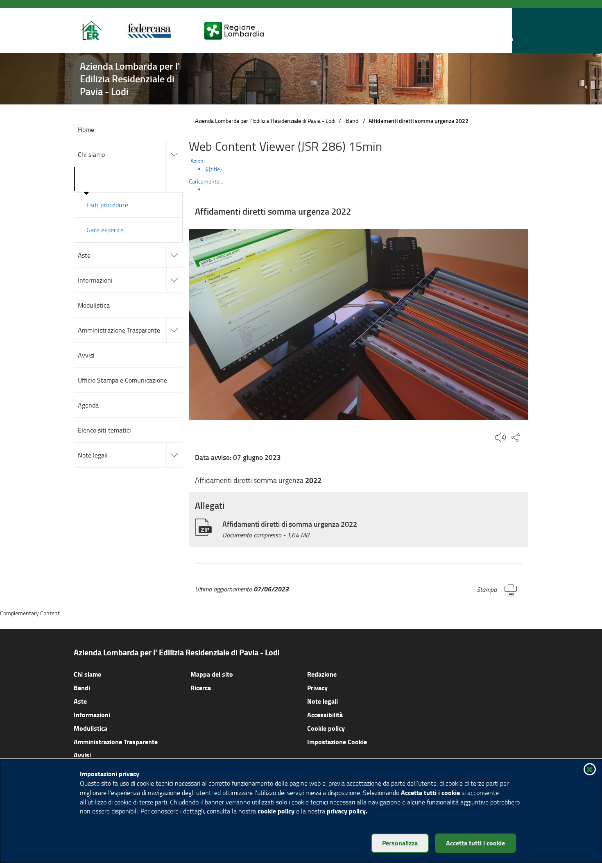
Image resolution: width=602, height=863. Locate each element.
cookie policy (276, 810)
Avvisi (82, 754)
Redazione (322, 674)
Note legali (322, 701)
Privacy (317, 687)
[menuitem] (366, 169)
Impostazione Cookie (337, 741)
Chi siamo (88, 674)
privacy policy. (347, 810)
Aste (80, 701)
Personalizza (400, 842)
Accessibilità (325, 714)
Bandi (353, 121)
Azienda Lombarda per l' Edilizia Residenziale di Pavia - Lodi (265, 121)
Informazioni (92, 714)
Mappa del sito (211, 674)
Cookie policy (326, 728)
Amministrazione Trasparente (116, 741)
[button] (505, 31)
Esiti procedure (107, 204)
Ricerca (200, 687)
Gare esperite (105, 229)
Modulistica (90, 728)
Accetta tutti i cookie (475, 842)
